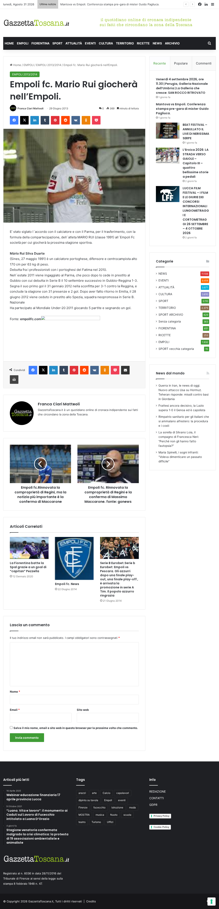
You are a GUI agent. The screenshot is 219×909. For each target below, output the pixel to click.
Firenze (82, 807)
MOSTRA (84, 814)
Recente (159, 63)
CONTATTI (156, 798)
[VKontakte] (75, 120)
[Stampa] (14, 379)
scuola (127, 814)
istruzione (117, 807)
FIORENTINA (40, 43)
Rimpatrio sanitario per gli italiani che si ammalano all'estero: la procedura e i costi (183, 421)
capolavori (122, 793)
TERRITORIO (125, 43)
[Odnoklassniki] (86, 120)
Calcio (106, 793)
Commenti (204, 63)
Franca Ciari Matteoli (30, 108)
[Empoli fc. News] (74, 558)
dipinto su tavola (88, 800)
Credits (91, 901)
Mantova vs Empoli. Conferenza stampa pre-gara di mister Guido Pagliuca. (182, 108)
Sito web (83, 709)
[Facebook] (14, 120)
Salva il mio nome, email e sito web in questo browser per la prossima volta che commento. (75, 728)
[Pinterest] (55, 120)
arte (94, 793)
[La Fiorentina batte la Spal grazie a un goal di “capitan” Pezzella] (29, 548)
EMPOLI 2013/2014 (48, 65)
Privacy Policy (161, 815)
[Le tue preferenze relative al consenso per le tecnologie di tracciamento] (211, 901)
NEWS (157, 43)
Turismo (96, 822)
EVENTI (90, 43)
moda (132, 807)
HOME (9, 43)
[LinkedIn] (34, 120)
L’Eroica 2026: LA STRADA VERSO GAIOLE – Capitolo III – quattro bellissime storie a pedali (196, 163)
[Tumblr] (45, 120)
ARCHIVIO (172, 43)
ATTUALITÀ (73, 43)
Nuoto (113, 814)
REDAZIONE (157, 791)
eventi (122, 800)
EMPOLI (22, 43)
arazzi (82, 793)
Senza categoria (169, 321)
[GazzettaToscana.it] (36, 23)
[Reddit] (65, 120)
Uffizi (110, 822)
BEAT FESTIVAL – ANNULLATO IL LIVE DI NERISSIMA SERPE (99, 4)
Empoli (108, 800)
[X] (24, 120)
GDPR (153, 804)
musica (100, 814)
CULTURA (106, 43)
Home (16, 65)
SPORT (57, 43)
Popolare (181, 63)
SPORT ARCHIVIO (170, 314)
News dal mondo (170, 373)
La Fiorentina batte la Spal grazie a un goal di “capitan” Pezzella (28, 567)
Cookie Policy (161, 826)
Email (15, 709)
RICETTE (143, 43)
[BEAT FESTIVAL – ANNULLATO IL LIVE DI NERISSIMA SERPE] (167, 131)
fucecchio (99, 807)
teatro (82, 822)
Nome (15, 691)
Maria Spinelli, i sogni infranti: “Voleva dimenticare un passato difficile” (180, 457)
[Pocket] (96, 120)
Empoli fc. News (67, 584)
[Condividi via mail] (125, 370)
